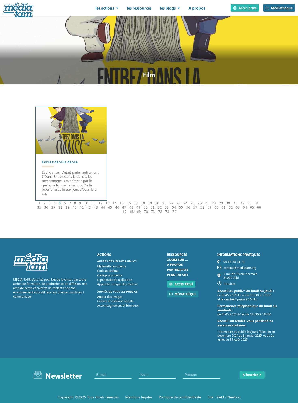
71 (153, 211)
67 (125, 211)
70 (146, 211)
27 (207, 202)
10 (86, 202)
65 (252, 207)
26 (200, 202)
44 (103, 207)
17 (136, 202)
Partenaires (177, 269)
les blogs (168, 8)
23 (178, 202)
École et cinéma (107, 271)
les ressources (139, 8)
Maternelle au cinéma (111, 266)
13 (107, 202)
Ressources (177, 254)
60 (216, 207)
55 (181, 207)
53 (167, 207)
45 (110, 207)
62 (231, 207)
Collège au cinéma (109, 275)
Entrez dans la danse (60, 162)
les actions (104, 8)
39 (67, 207)
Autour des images (109, 296)
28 (214, 202)
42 (89, 207)
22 (171, 202)
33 (249, 202)
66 (259, 207)
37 (53, 207)
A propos (197, 8)
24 (185, 202)
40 (75, 207)
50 (146, 207)
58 (202, 207)
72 (160, 211)
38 (60, 207)
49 (138, 207)
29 (221, 202)
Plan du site (178, 275)
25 (193, 202)
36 (46, 207)
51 (153, 207)
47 (124, 207)
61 (224, 207)
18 (143, 202)
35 (39, 207)
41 (82, 207)
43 (96, 207)
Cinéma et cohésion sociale (115, 301)
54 (174, 207)
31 (235, 202)
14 (115, 202)
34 (256, 202)
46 (117, 207)
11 (93, 202)
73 (167, 211)
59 (209, 207)
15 (122, 202)
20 (157, 202)
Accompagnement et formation (118, 305)
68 (132, 211)
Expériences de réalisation (114, 279)
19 (150, 202)
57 (195, 207)
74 (174, 211)
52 (160, 207)
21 (164, 202)
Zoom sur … (177, 259)
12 (100, 202)
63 (238, 207)
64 (245, 207)
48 (131, 207)
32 (242, 202)
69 (139, 211)
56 (188, 207)
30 (228, 202)
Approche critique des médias (117, 284)
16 (129, 202)
